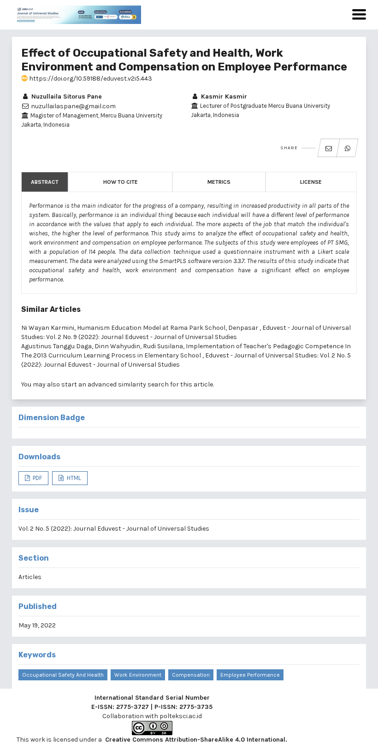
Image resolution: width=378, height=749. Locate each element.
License (311, 182)
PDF (36, 477)
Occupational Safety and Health (63, 675)
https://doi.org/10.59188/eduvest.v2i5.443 (90, 78)
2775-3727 (132, 707)
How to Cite (120, 182)
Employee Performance (250, 675)
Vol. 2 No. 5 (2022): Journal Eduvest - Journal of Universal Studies (113, 528)
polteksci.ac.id (180, 716)
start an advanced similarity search (115, 384)
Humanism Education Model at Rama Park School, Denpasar (168, 328)
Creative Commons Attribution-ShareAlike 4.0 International (195, 739)
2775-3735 (196, 707)
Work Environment (137, 675)
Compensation (191, 675)
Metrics (218, 182)
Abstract (45, 182)
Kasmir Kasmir (223, 96)
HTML (73, 477)
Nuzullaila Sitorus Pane (66, 96)
